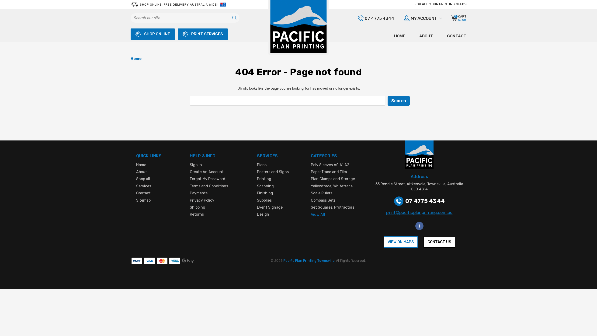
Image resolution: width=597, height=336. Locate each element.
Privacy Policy (202, 200)
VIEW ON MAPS (401, 242)
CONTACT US (439, 242)
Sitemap (143, 200)
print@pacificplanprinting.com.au (419, 212)
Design (263, 214)
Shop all (143, 179)
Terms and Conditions (209, 186)
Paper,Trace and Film (329, 172)
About (426, 36)
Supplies (264, 200)
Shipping (197, 207)
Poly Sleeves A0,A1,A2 (330, 165)
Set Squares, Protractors (332, 207)
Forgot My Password (207, 179)
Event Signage (270, 207)
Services (143, 186)
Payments (199, 193)
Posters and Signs (273, 172)
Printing (264, 179)
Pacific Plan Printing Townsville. (309, 261)
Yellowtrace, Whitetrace (332, 186)
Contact (456, 36)
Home (399, 36)
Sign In (196, 165)
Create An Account (207, 172)
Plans (262, 165)
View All (318, 214)
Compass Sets (323, 200)
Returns (197, 214)
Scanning (265, 186)
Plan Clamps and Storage (333, 179)
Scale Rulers (321, 193)
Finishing (265, 193)
